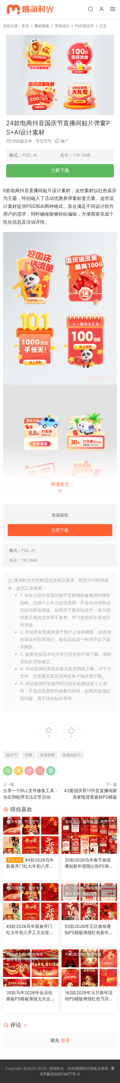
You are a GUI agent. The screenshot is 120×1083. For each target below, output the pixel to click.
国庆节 (11, 755)
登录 (65, 1040)
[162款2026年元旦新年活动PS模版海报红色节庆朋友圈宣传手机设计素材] (89, 967)
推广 (65, 140)
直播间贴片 (71, 755)
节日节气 (44, 140)
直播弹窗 (47, 755)
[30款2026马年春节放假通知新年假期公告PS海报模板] (89, 835)
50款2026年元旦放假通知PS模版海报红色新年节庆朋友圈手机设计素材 (89, 930)
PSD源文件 (22, 140)
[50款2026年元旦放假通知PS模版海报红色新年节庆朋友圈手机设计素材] (89, 901)
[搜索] (90, 9)
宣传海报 (72, 821)
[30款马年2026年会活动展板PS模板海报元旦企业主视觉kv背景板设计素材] (30, 967)
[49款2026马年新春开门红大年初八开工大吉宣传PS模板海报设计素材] (30, 835)
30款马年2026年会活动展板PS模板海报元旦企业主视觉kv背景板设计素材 (30, 996)
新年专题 (14, 821)
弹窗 (28, 755)
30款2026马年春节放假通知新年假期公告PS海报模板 (89, 863)
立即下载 (60, 170)
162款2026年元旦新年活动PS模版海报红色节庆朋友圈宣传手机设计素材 (89, 996)
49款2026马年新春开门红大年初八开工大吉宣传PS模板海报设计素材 (30, 863)
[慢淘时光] (42, 9)
